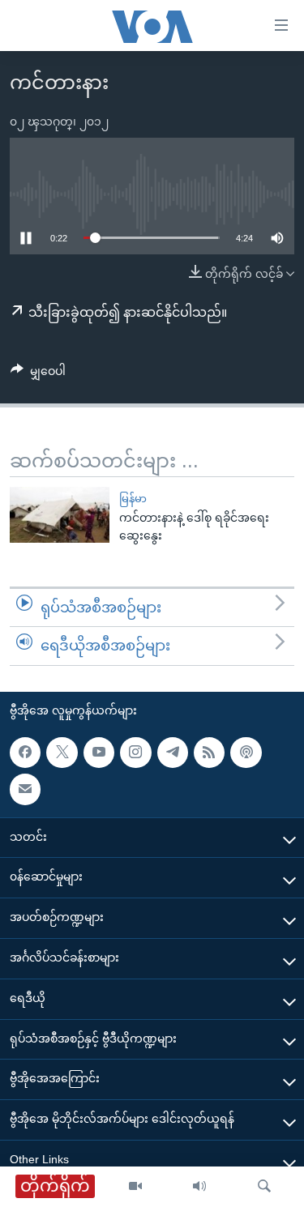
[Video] (135, 1186)
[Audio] (199, 1186)
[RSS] (209, 752)
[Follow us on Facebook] (25, 752)
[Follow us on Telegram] (172, 752)
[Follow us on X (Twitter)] (61, 752)
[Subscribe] (25, 789)
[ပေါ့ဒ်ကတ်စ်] (245, 752)
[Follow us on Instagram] (135, 752)
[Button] (38, 374)
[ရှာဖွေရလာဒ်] (264, 1186)
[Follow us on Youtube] (98, 752)
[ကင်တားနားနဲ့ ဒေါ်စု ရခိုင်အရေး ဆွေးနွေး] (59, 515)
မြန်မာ (133, 499)
